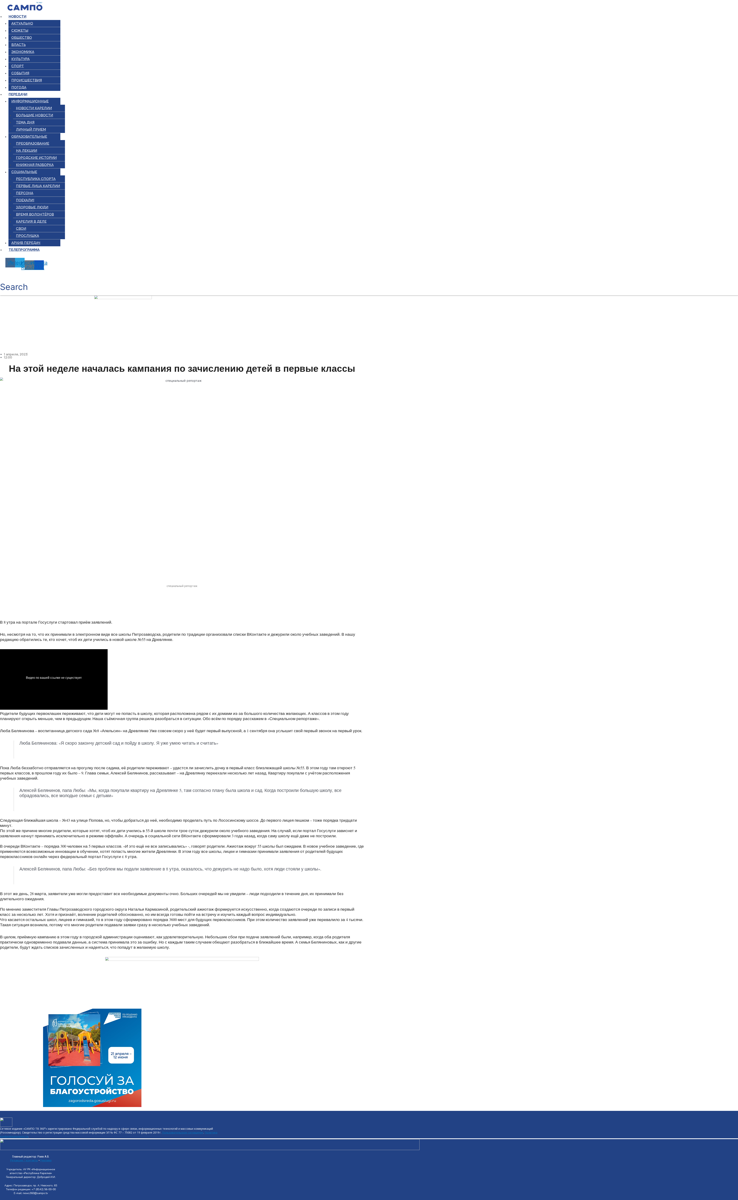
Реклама (46, 1160)
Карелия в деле (31, 221)
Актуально (22, 23)
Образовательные (29, 136)
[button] (14, 282)
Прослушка (27, 236)
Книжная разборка (35, 165)
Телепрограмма (24, 250)
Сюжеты (19, 30)
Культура (20, 59)
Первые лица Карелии (38, 186)
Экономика (22, 52)
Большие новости (34, 115)
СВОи (21, 229)
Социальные (24, 172)
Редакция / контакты (24, 1160)
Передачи (18, 94)
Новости (17, 16)
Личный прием (31, 129)
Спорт (17, 66)
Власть (18, 45)
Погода (18, 87)
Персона (24, 193)
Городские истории (36, 158)
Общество (21, 38)
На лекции (26, 151)
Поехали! (25, 200)
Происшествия (26, 80)
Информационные (30, 101)
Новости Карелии (34, 108)
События (20, 73)
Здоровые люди (32, 207)
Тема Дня (25, 122)
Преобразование (32, 143)
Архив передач (25, 243)
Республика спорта (36, 179)
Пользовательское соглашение (182, 1132)
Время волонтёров (35, 214)
